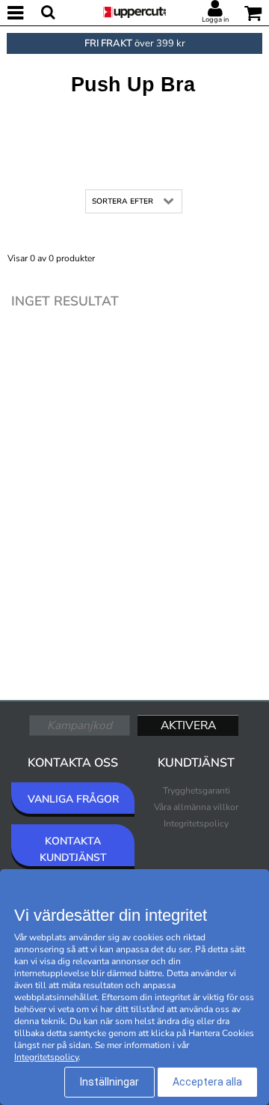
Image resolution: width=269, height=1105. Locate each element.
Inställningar (109, 1082)
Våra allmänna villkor (196, 807)
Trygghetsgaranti (196, 791)
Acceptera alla (207, 1082)
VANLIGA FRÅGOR (73, 799)
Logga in (215, 19)
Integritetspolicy (196, 823)
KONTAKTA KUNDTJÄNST (73, 849)
